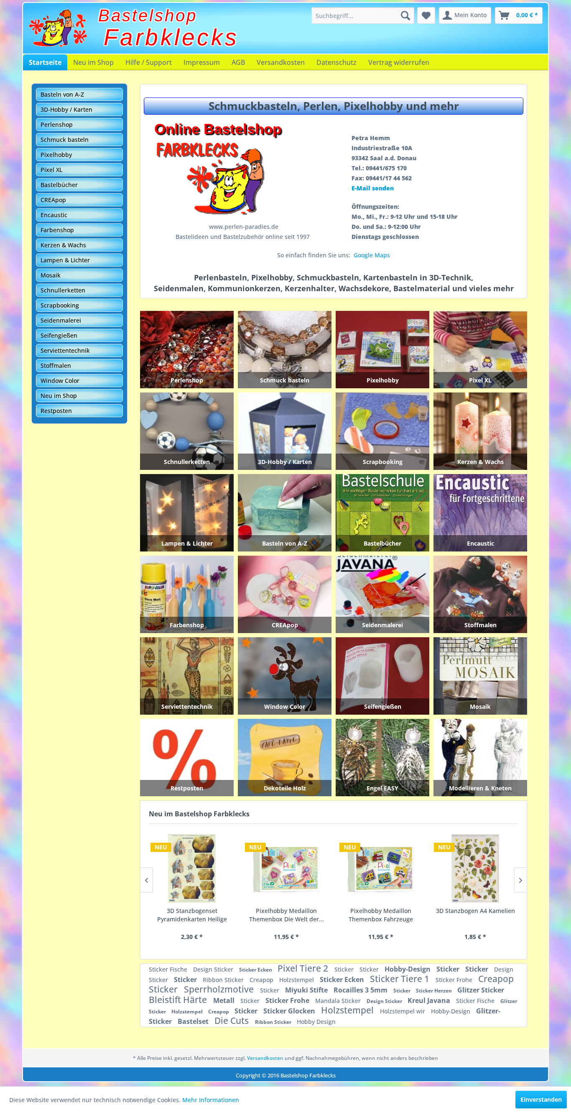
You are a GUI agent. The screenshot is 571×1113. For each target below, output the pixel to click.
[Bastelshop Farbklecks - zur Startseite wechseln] (57, 28)
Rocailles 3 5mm (361, 990)
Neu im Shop (93, 62)
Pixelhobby (56, 155)
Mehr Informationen (210, 1100)
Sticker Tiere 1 (400, 979)
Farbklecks (171, 37)
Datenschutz (336, 62)
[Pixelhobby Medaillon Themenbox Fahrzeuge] (286, 868)
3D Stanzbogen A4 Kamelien (381, 911)
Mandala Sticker (338, 1001)
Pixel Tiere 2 (304, 968)
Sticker (344, 969)
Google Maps (372, 255)
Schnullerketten (63, 290)
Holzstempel (297, 980)
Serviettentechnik (65, 350)
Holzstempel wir (403, 1011)
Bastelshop (147, 15)
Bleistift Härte (179, 999)
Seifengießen (59, 335)
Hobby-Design (408, 969)
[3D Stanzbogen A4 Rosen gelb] (475, 868)
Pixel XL (51, 170)
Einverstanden (541, 1099)
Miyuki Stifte (307, 990)
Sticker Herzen (434, 990)
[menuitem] (362, 15)
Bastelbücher (59, 185)
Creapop (262, 980)
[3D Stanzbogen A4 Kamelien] (381, 868)
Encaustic (54, 215)
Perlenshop (57, 124)
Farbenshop (57, 230)
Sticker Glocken (290, 1011)
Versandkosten (281, 62)
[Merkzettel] (426, 15)
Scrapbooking (60, 305)
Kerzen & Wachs (63, 245)
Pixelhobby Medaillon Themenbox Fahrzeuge (286, 915)
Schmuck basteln (65, 140)
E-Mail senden (373, 188)
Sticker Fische (169, 969)
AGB (238, 62)
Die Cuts (232, 1020)
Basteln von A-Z (62, 94)
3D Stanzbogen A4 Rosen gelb (475, 915)
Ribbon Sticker (224, 980)
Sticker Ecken (256, 969)
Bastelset (194, 1021)
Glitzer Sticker (480, 990)
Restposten (56, 411)
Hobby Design (316, 1022)
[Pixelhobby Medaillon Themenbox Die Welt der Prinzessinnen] (192, 868)
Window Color (60, 381)
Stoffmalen (56, 365)
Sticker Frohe (455, 980)
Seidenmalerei (61, 320)
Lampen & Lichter (65, 260)
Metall (224, 1000)
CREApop (53, 200)
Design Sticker (214, 969)
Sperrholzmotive (220, 989)
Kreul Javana (430, 1000)
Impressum (202, 62)
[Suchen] (405, 15)
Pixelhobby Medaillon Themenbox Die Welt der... (192, 915)
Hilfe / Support (148, 62)
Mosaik (51, 275)
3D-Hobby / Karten (66, 109)
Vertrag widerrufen (398, 62)
